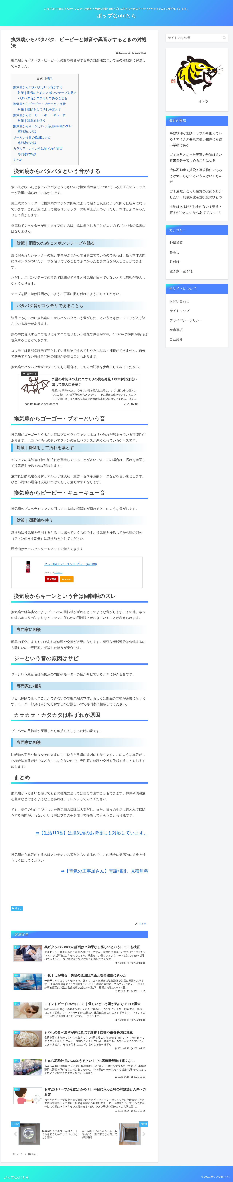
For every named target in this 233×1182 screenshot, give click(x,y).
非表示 (48, 78)
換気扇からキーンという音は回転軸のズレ (42, 126)
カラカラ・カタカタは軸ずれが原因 (38, 148)
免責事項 (176, 330)
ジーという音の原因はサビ (31, 137)
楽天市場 (51, 579)
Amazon (66, 579)
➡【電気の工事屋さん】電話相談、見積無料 (104, 870)
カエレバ (58, 572)
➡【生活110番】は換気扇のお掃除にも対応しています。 (91, 832)
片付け (174, 262)
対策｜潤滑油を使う (32, 120)
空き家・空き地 (181, 271)
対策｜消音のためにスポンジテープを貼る (47, 93)
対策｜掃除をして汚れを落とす (39, 109)
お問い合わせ (179, 301)
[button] (224, 38)
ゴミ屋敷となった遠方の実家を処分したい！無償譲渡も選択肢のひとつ (196, 194)
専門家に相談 (27, 132)
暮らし (18, 908)
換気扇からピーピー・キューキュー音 (39, 115)
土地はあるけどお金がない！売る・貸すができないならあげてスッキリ (196, 209)
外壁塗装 (176, 242)
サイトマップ (179, 311)
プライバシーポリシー (186, 320)
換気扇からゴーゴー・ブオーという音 (39, 104)
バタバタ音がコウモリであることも (42, 98)
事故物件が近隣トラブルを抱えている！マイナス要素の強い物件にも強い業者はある (196, 139)
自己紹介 (176, 339)
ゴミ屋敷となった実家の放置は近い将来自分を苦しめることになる (196, 157)
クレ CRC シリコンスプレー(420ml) (70, 564)
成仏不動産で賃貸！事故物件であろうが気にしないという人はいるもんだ (196, 176)
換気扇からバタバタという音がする (38, 87)
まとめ (17, 160)
